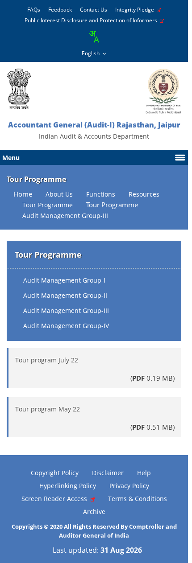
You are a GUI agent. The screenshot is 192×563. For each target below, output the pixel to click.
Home (22, 194)
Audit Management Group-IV (66, 325)
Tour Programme (112, 205)
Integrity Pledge (136, 9)
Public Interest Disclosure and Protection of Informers (92, 20)
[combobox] (94, 36)
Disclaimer (108, 472)
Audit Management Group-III (66, 310)
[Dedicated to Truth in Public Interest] (19, 89)
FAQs (33, 9)
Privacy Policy (129, 485)
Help (144, 472)
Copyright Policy (55, 472)
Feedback (60, 9)
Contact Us (93, 9)
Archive (94, 511)
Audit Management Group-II (65, 295)
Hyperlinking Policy (67, 485)
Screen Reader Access (56, 498)
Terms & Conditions (137, 498)
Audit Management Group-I (64, 280)
